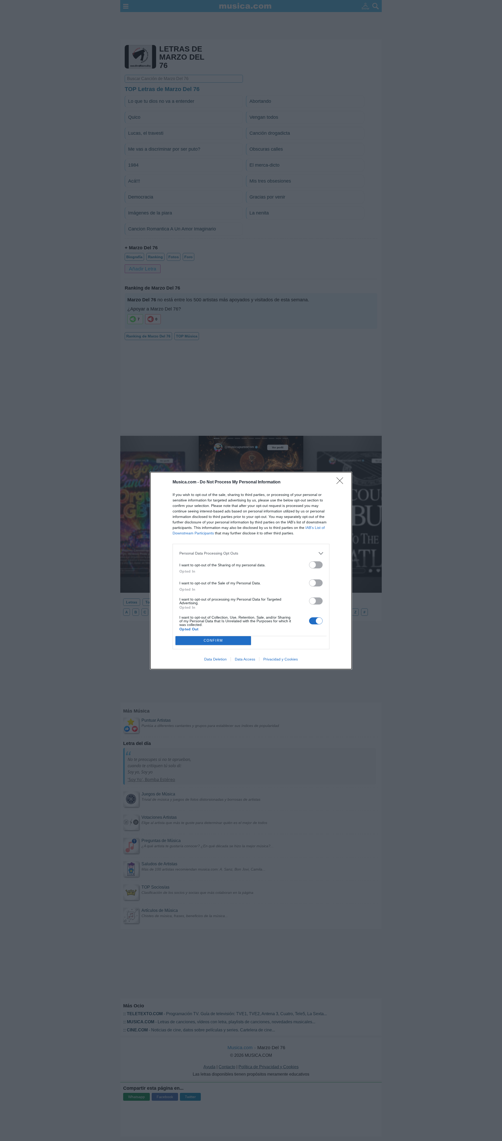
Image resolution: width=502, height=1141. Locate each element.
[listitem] (251, 553)
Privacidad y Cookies (280, 659)
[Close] (341, 482)
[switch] (316, 564)
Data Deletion (215, 659)
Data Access (245, 659)
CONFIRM (213, 640)
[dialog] (251, 570)
